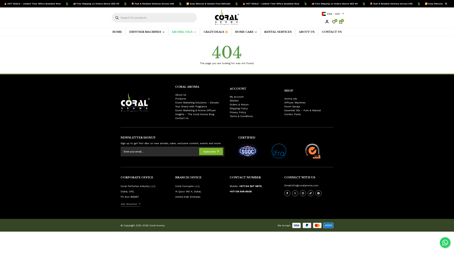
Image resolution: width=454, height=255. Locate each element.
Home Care (244, 31)
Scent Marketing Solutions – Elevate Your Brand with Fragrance (197, 104)
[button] (445, 242)
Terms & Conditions (241, 116)
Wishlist (234, 100)
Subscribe (209, 151)
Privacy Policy (238, 112)
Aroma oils (182, 31)
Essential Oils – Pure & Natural (302, 110)
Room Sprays (292, 106)
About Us (307, 31)
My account (237, 96)
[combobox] (333, 14)
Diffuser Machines (145, 31)
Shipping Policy (239, 108)
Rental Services (278, 31)
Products (180, 98)
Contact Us (332, 31)
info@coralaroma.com (305, 185)
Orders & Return (239, 104)
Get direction (129, 204)
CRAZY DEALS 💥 (216, 31)
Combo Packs (292, 114)
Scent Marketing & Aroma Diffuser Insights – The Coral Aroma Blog (195, 112)
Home (117, 31)
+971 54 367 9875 (250, 186)
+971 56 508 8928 (241, 191)
